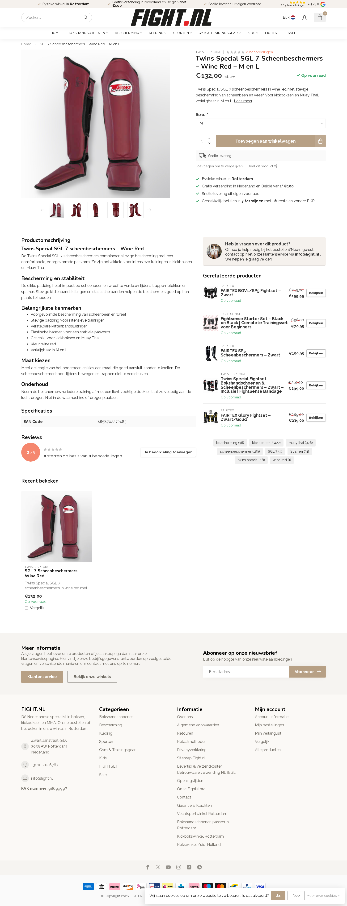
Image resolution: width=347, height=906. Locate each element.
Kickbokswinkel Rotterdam (200, 836)
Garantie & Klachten (194, 805)
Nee (296, 895)
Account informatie (271, 717)
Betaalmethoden (192, 741)
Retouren (185, 733)
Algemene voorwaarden (198, 725)
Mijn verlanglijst (268, 733)
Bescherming (127, 33)
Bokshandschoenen (86, 33)
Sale (292, 33)
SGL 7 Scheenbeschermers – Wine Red (53, 573)
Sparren (299, 451)
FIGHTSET (273, 33)
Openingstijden (190, 780)
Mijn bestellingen (269, 725)
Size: (202, 114)
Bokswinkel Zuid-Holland (199, 844)
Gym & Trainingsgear (218, 33)
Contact (184, 797)
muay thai (301, 443)
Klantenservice (42, 676)
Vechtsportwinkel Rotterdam (202, 813)
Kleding (156, 33)
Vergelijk (37, 608)
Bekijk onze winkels (92, 676)
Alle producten (268, 750)
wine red (282, 460)
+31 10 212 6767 (44, 765)
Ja (278, 895)
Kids (251, 33)
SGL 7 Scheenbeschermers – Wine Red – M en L (80, 44)
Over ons (185, 717)
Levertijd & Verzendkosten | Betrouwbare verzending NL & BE (206, 769)
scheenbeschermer (240, 451)
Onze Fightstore (191, 789)
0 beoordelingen (259, 52)
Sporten (181, 33)
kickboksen (266, 443)
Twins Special (208, 52)
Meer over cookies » (323, 896)
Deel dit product (261, 166)
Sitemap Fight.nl (191, 758)
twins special (251, 460)
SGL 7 (275, 451)
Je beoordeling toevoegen (168, 452)
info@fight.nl (307, 254)
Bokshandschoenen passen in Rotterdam (203, 825)
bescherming (230, 443)
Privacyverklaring (192, 750)
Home (56, 33)
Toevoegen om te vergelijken (219, 166)
